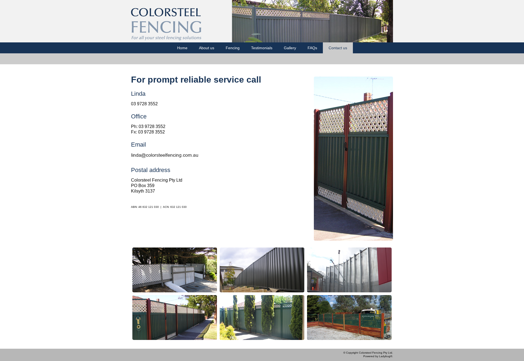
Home (182, 48)
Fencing (233, 48)
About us (206, 48)
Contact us (338, 48)
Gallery (290, 48)
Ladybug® (385, 356)
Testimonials (261, 48)
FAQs (312, 48)
